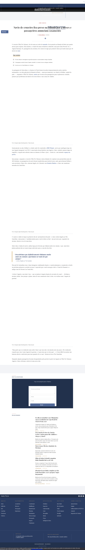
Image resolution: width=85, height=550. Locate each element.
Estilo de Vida (47, 501)
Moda (44, 515)
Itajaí (44, 2)
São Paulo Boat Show (40, 483)
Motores (17, 506)
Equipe (72, 506)
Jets (2, 508)
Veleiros (3, 515)
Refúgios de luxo (47, 520)
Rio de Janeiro (37, 2)
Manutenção (32, 508)
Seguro (31, 520)
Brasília (57, 2)
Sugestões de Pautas (76, 513)
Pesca (44, 518)
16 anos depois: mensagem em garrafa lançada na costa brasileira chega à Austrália (33, 59)
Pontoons (3, 513)
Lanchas (3, 511)
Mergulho (45, 513)
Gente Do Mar (38, 456)
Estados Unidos (51, 163)
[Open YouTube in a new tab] (45, 38)
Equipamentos (19, 501)
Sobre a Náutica (76, 501)
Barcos (37, 430)
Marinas (31, 511)
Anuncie (73, 511)
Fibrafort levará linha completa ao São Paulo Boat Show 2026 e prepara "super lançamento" (47, 472)
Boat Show (60, 501)
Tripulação (31, 523)
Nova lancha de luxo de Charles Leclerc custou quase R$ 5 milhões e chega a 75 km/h (46, 434)
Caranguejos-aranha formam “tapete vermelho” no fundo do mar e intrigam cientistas (33, 62)
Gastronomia (46, 508)
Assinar (4, 31)
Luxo (44, 511)
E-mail (32, 400)
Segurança (17, 511)
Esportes (45, 506)
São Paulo (29, 2)
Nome (32, 396)
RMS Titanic (50, 148)
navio (35, 74)
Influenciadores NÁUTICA (77, 508)
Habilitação (31, 506)
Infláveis (3, 506)
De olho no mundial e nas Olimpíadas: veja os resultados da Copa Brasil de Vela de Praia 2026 (46, 419)
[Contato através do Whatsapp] (77, 496)
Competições (38, 468)
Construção (32, 503)
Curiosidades (38, 444)
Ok (32, 549)
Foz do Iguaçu (50, 2)
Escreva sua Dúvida (35, 389)
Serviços (32, 501)
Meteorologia (32, 515)
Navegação (17, 508)
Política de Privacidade (37, 549)
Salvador (63, 2)
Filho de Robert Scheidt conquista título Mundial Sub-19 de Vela (45, 459)
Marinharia (31, 513)
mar (19, 51)
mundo (45, 44)
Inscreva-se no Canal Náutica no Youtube (24, 65)
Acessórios (17, 503)
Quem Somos (74, 503)
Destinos (45, 503)
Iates (2, 503)
